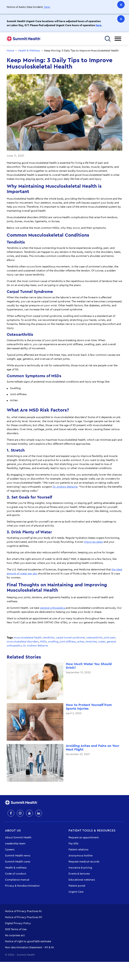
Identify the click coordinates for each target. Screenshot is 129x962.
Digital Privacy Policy (18, 923)
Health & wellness (16, 867)
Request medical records (84, 861)
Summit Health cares (17, 861)
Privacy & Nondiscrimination (22, 885)
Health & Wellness (29, 50)
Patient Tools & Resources (92, 830)
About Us (13, 830)
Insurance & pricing (80, 867)
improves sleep (93, 542)
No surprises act (15, 935)
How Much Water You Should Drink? (89, 665)
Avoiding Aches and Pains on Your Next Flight (92, 747)
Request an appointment (84, 837)
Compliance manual (17, 879)
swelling (53, 641)
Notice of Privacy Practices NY (23, 917)
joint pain (109, 637)
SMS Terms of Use (16, 929)
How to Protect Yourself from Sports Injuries (89, 706)
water (101, 641)
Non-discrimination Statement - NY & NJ (29, 947)
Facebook (11, 813)
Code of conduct (15, 873)
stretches (91, 641)
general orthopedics (53, 608)
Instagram (20, 813)
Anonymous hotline (81, 855)
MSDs (43, 641)
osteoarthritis (94, 637)
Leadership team (15, 843)
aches (80, 641)
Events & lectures (79, 873)
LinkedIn (38, 813)
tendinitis (48, 637)
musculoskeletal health (28, 637)
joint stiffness (68, 641)
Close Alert (121, 4)
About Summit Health (18, 837)
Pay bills (73, 843)
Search (108, 39)
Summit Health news (17, 855)
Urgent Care (76, 891)
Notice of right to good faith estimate (28, 941)
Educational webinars (82, 879)
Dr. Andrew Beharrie (65, 486)
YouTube (29, 813)
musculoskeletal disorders (23, 641)
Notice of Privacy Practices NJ (23, 911)
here (47, 7)
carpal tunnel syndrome (70, 637)
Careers (9, 849)
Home (24, 38)
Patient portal (77, 885)
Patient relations (78, 849)
